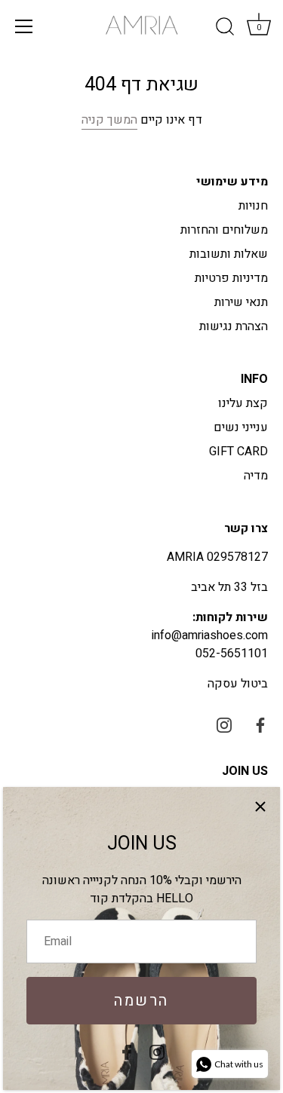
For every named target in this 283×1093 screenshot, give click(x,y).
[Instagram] (157, 1051)
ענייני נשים (241, 427)
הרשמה (141, 1001)
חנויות (253, 206)
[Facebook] (126, 1051)
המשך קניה (109, 120)
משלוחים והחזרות (224, 230)
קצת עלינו (243, 403)
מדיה (256, 476)
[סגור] (260, 806)
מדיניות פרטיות (231, 278)
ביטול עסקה (238, 684)
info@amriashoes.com (210, 635)
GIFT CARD (238, 451)
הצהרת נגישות (233, 326)
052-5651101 (231, 653)
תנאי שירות (241, 302)
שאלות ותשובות (228, 254)
